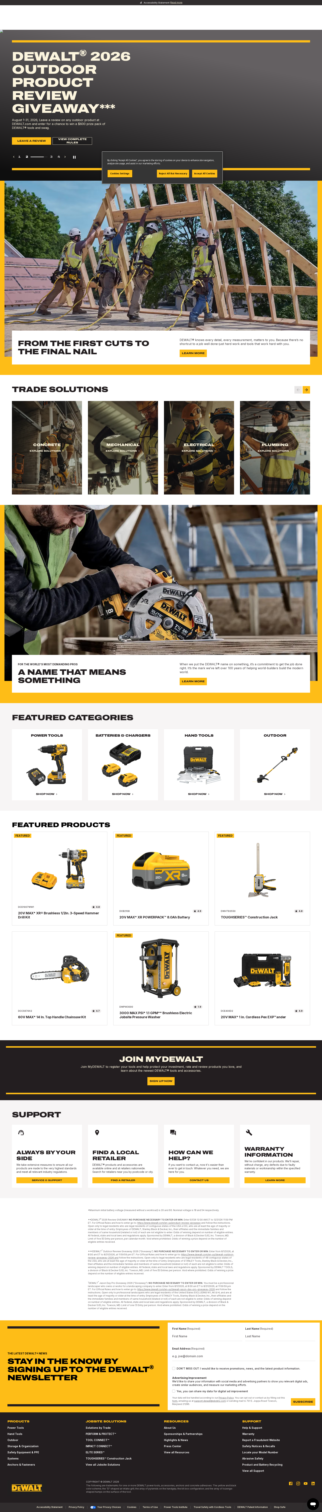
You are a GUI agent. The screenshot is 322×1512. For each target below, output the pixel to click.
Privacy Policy (226, 1397)
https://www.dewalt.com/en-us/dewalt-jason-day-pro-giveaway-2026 (176, 1289)
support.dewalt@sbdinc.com (210, 1401)
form (174, 1401)
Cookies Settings (119, 173)
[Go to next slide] (306, 390)
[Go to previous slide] (298, 390)
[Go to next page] (65, 156)
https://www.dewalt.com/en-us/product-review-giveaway (169, 1222)
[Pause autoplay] (74, 156)
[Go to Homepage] (26, 1488)
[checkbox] (173, 1368)
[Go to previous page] (14, 156)
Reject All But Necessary (173, 173)
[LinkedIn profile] (313, 1483)
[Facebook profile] (291, 1483)
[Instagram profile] (298, 1483)
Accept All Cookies (204, 173)
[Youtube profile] (306, 1483)
